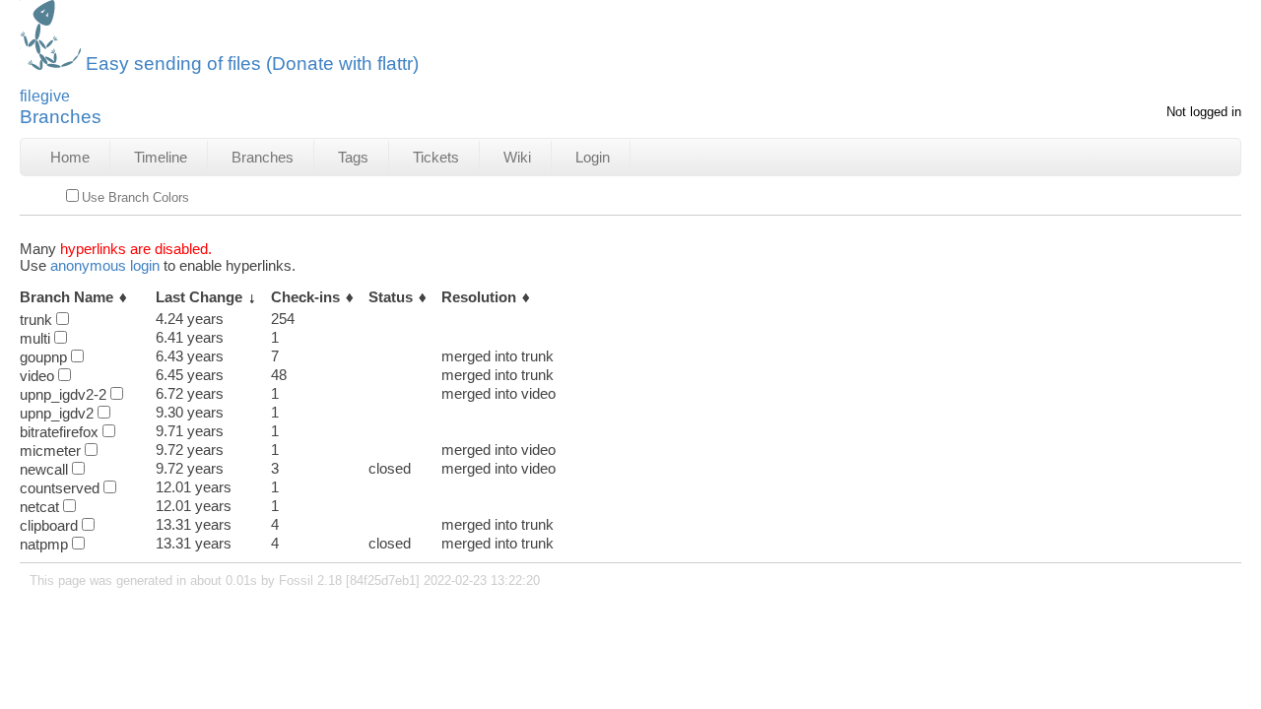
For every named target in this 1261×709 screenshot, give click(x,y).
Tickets (436, 157)
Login (592, 157)
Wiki (517, 157)
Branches (263, 157)
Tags (353, 157)
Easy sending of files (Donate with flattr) (252, 63)
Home (70, 157)
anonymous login (105, 265)
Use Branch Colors (135, 197)
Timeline (160, 157)
